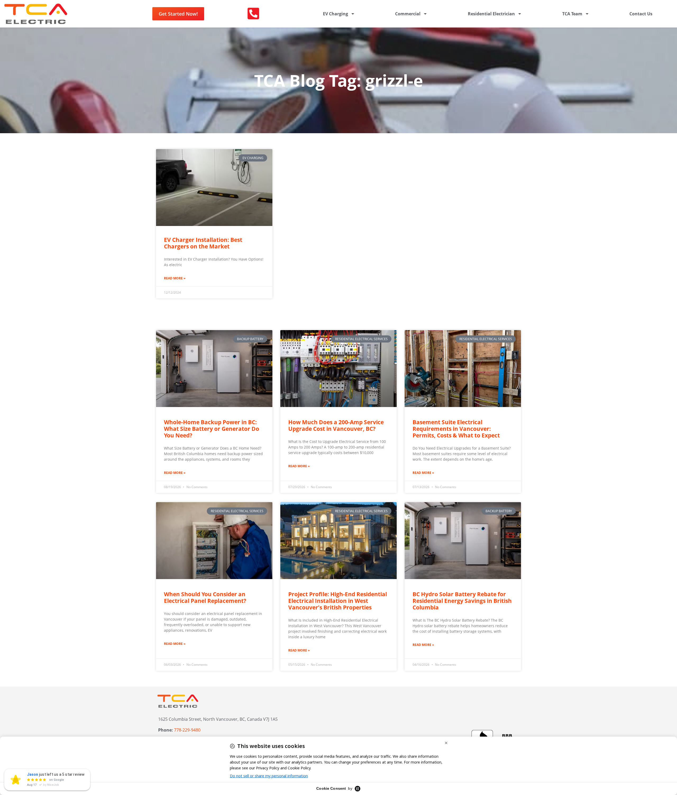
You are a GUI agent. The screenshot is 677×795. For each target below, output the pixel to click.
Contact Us (640, 14)
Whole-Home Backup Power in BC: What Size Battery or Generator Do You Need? (211, 428)
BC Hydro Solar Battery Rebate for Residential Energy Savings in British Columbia (462, 600)
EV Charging (335, 14)
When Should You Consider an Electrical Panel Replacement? (205, 597)
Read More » (174, 278)
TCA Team (572, 14)
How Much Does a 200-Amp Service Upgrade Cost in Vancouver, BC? (336, 425)
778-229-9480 (187, 730)
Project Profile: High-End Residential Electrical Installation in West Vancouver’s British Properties (337, 600)
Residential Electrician (491, 14)
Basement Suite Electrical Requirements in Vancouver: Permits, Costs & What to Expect (456, 428)
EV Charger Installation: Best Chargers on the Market (203, 243)
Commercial (407, 14)
